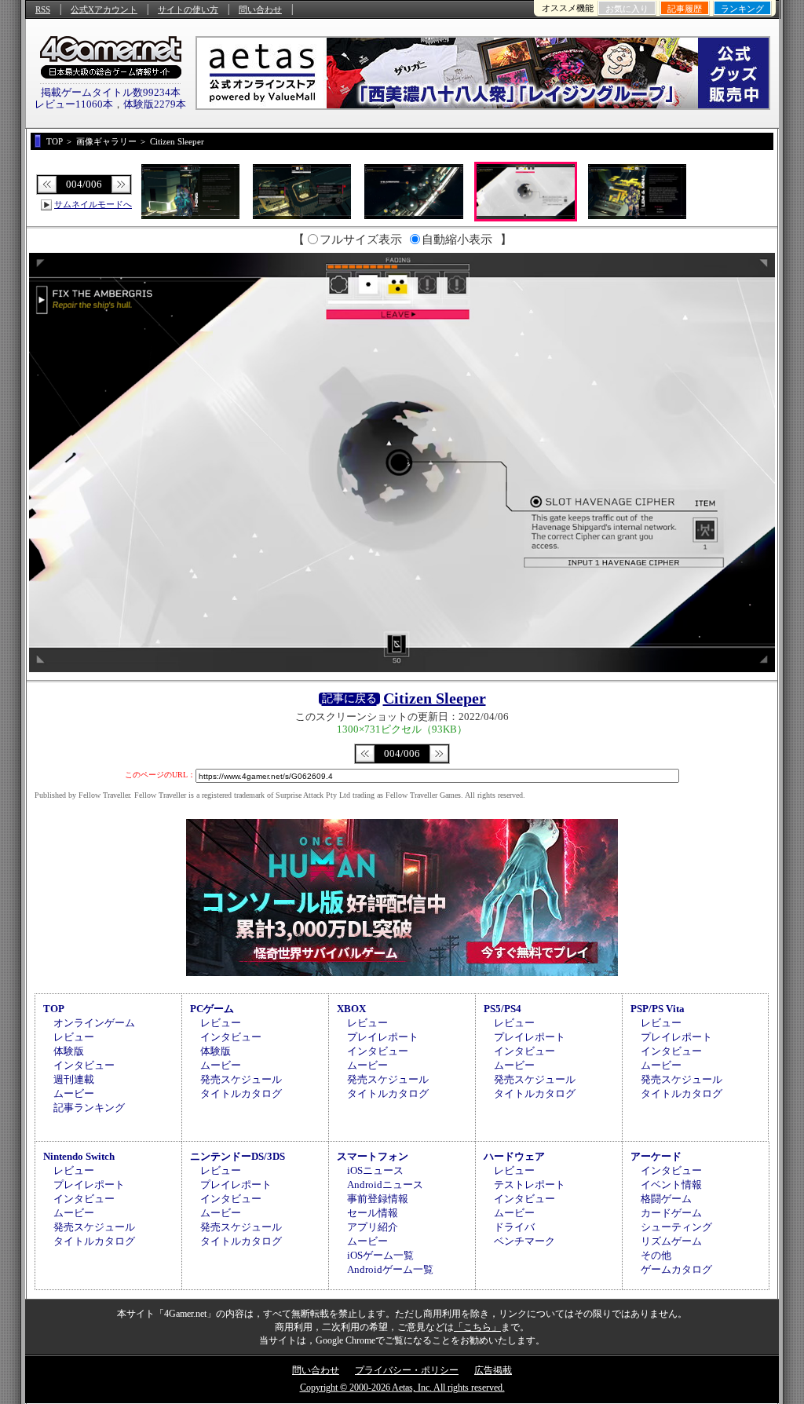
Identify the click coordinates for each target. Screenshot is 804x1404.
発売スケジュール (241, 1079)
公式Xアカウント (104, 9)
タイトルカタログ (241, 1093)
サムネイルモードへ (93, 204)
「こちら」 (477, 1327)
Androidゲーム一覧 (390, 1269)
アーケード (656, 1156)
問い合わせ (260, 9)
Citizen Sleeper (434, 698)
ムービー (73, 1093)
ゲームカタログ (676, 1269)
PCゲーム (212, 1009)
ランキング (742, 8)
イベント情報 (671, 1184)
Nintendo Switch (79, 1156)
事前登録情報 (377, 1199)
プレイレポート (382, 1037)
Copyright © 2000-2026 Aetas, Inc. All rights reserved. (402, 1387)
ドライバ (514, 1227)
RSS (42, 9)
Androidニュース (385, 1184)
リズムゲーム (671, 1241)
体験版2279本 (154, 104)
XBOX (351, 1009)
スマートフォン (372, 1156)
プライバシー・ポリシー (407, 1370)
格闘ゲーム (666, 1199)
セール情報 (372, 1213)
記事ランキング (89, 1107)
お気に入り (627, 8)
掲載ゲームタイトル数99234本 (111, 92)
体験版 (68, 1051)
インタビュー (84, 1065)
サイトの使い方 (188, 9)
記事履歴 (684, 8)
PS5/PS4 (502, 1009)
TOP (53, 1009)
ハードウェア (514, 1156)
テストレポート (529, 1184)
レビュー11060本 (74, 104)
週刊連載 (73, 1079)
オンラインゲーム (94, 1023)
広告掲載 (493, 1370)
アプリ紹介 (372, 1227)
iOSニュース (375, 1170)
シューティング (676, 1227)
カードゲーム (671, 1213)
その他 (656, 1255)
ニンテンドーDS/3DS (237, 1156)
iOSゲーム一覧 (380, 1255)
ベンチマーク (524, 1241)
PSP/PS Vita (657, 1009)
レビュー (73, 1037)
